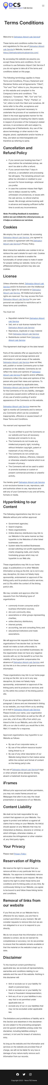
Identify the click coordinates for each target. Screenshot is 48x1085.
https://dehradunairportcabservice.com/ (20, 52)
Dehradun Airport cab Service (27, 37)
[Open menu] (43, 5)
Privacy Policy (20, 854)
